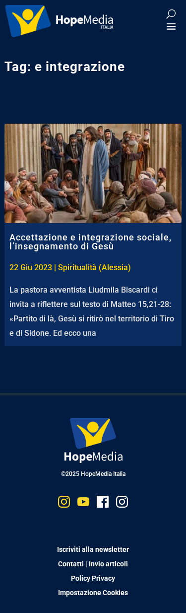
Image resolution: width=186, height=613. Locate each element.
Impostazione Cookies (93, 593)
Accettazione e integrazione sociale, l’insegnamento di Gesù (90, 241)
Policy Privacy (93, 578)
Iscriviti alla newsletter (93, 549)
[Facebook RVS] (103, 504)
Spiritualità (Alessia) (94, 267)
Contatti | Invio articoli (93, 564)
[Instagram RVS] (122, 504)
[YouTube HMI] (83, 504)
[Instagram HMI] (64, 504)
